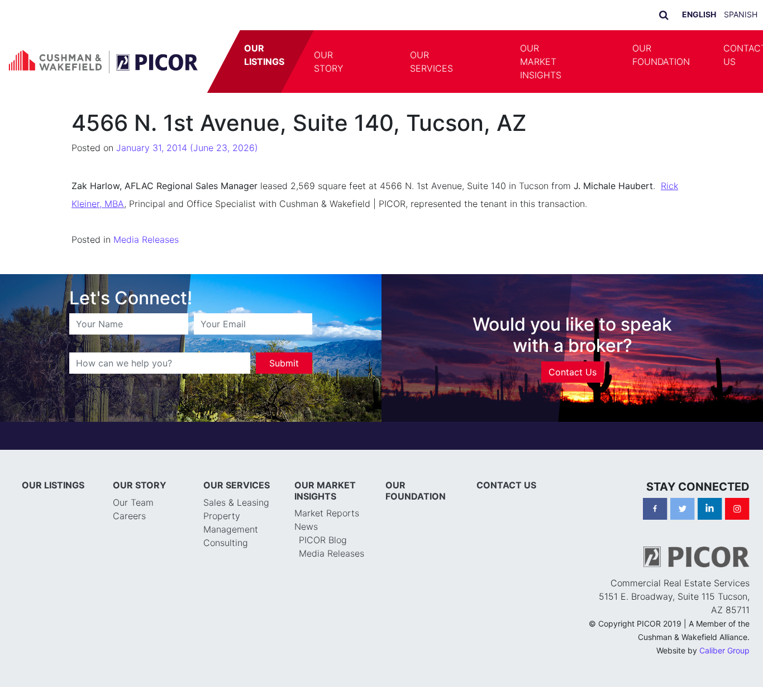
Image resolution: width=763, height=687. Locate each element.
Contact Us (573, 372)
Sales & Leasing (236, 502)
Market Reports (326, 513)
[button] (376, 61)
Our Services (431, 61)
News (306, 526)
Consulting (225, 542)
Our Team (133, 502)
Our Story (328, 61)
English (699, 14)
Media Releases (146, 239)
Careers (129, 515)
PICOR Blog (323, 539)
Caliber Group (724, 650)
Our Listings (264, 55)
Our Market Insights (540, 62)
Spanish (740, 14)
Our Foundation (661, 55)
